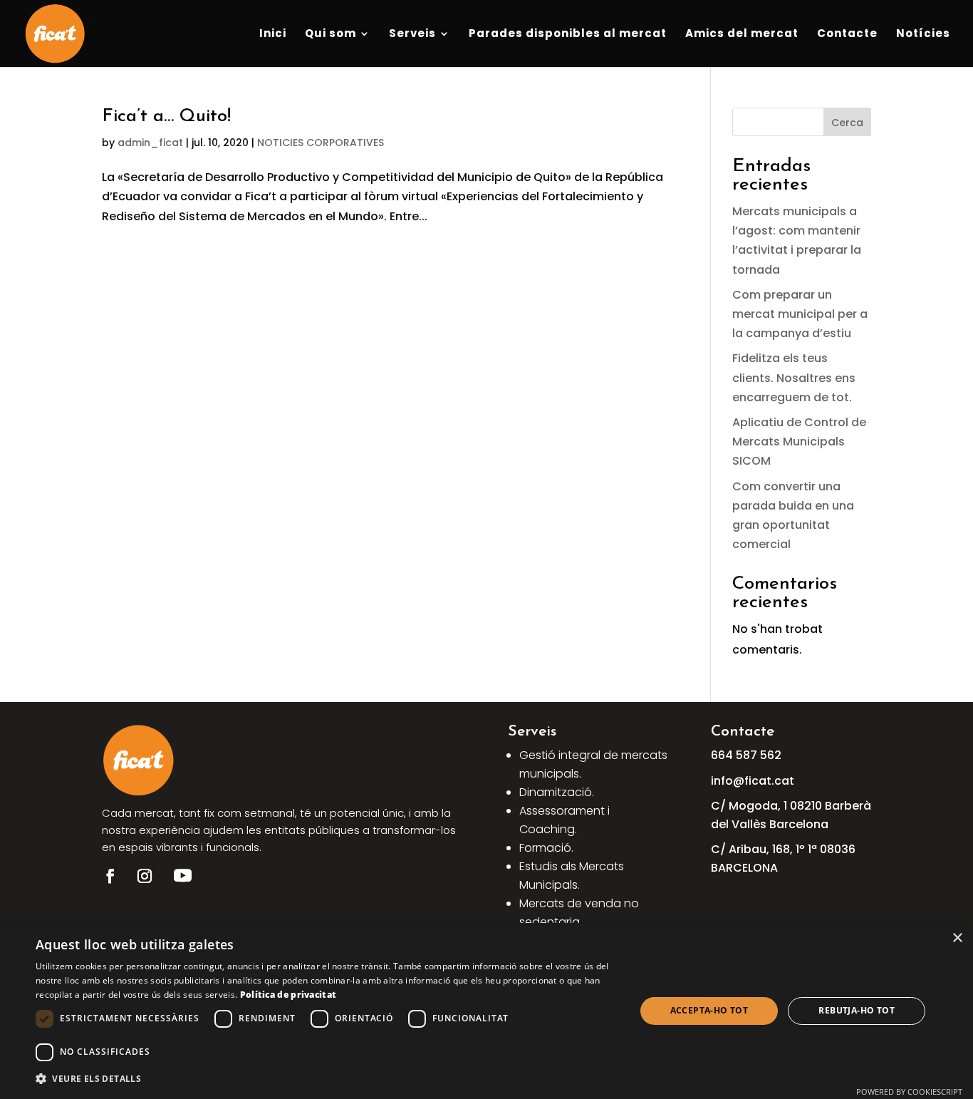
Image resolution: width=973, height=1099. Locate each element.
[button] (326, 1078)
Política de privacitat (288, 995)
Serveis (412, 35)
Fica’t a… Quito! (166, 116)
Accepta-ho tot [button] (709, 1010)
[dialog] (486, 1011)
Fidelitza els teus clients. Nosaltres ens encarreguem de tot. (793, 377)
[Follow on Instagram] (144, 876)
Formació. (546, 848)
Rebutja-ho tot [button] (856, 1010)
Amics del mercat (741, 35)
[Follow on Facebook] (110, 876)
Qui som (330, 35)
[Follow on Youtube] (182, 876)
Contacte (847, 35)
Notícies (923, 35)
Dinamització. (556, 792)
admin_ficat (150, 142)
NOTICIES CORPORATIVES (320, 142)
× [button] (957, 938)
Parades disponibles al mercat (568, 35)
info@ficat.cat (752, 781)
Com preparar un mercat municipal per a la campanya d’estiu (800, 314)
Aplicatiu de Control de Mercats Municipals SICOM (799, 441)
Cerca (847, 122)
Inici (272, 35)
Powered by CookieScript (909, 1091)
